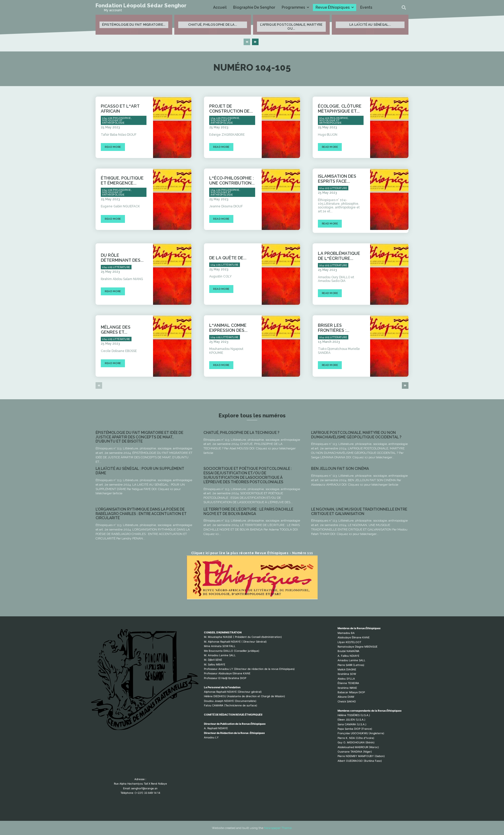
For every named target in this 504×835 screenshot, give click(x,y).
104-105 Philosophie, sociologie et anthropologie (117, 120)
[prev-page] (247, 42)
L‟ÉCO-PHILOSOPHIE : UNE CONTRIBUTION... (232, 181)
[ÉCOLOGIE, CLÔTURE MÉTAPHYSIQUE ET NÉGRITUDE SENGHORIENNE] (389, 127)
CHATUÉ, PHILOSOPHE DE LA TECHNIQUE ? (241, 432)
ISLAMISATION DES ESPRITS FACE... (337, 179)
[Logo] (140, 680)
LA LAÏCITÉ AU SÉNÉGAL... (370, 25)
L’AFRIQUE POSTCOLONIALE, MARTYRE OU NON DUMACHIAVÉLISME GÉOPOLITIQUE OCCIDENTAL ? (356, 434)
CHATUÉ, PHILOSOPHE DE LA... (212, 25)
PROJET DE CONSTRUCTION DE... (231, 109)
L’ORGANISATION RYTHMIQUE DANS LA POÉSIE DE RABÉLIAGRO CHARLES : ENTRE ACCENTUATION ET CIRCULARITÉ (141, 513)
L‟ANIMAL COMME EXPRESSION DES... (228, 328)
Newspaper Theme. (278, 828)
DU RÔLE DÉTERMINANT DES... (122, 258)
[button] (403, 7)
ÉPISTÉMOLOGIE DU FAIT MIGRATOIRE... (133, 25)
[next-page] (255, 42)
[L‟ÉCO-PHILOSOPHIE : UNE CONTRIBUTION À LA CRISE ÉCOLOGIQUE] (281, 199)
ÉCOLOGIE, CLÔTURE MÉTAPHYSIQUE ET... (339, 109)
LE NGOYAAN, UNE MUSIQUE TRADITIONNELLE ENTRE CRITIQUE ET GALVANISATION (359, 511)
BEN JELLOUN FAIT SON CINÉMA (340, 468)
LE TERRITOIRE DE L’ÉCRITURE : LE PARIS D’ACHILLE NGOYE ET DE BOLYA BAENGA (248, 511)
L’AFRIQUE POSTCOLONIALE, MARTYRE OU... (291, 26)
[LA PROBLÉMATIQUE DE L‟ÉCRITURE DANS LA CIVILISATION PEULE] (389, 274)
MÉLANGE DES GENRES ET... (115, 330)
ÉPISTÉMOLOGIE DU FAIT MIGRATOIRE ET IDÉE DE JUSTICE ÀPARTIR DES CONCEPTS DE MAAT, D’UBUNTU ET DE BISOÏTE (139, 437)
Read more (113, 146)
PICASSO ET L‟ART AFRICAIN (120, 109)
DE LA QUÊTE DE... (227, 257)
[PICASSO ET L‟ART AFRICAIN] (172, 127)
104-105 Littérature (333, 188)
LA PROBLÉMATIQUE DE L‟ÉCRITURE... (339, 256)
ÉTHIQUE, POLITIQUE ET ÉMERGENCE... (122, 181)
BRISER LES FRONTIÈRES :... (333, 328)
